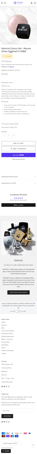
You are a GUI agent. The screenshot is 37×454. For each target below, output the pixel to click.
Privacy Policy (5, 342)
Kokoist (5, 74)
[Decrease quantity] (3, 135)
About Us (4, 325)
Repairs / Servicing (6, 339)
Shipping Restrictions (9, 177)
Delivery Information (7, 350)
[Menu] (2, 3)
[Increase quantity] (14, 135)
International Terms (7, 333)
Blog (2, 328)
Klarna (3, 347)
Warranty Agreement (7, 336)
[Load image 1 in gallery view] (18, 26)
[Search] (6, 3)
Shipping (3, 70)
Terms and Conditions (7, 331)
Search (3, 322)
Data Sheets (4, 345)
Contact (3, 353)
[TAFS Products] (18, 3)
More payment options (18, 159)
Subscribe (7, 416)
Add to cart (18, 143)
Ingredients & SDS (8, 183)
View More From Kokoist (18, 292)
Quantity (4, 131)
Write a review (18, 205)
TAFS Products (8, 448)
